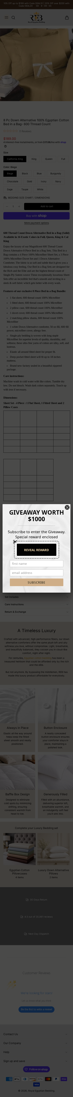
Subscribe (36, 582)
